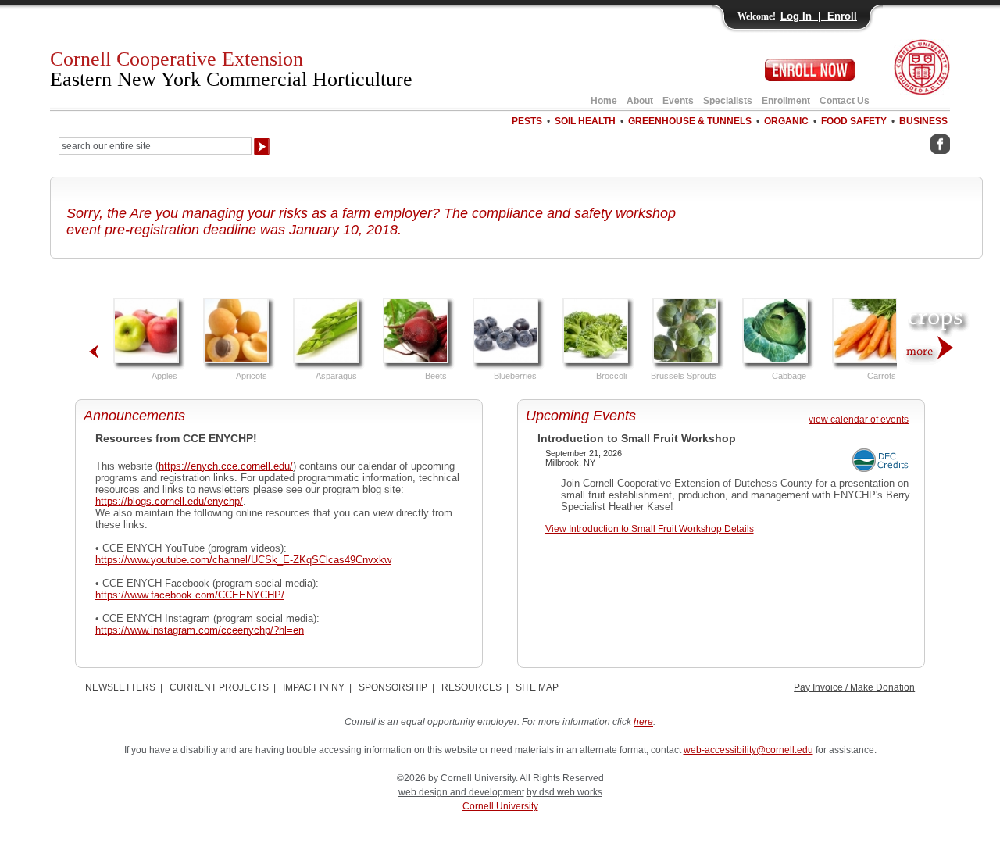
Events (678, 100)
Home (604, 100)
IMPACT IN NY (314, 687)
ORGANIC (786, 121)
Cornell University (500, 806)
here (643, 721)
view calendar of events (859, 419)
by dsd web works (564, 792)
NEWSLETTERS (120, 687)
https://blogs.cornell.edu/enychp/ (169, 501)
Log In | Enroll (818, 16)
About (640, 100)
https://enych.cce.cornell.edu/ (226, 466)
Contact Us (845, 100)
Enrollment (786, 100)
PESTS (527, 121)
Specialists (727, 100)
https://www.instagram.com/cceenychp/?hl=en (199, 630)
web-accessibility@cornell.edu (748, 750)
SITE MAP (537, 687)
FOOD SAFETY (854, 121)
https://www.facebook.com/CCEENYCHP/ (189, 595)
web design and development (461, 792)
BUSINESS (923, 121)
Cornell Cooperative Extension (231, 69)
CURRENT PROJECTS (219, 687)
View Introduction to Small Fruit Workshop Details (649, 528)
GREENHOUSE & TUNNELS (690, 121)
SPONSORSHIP (393, 687)
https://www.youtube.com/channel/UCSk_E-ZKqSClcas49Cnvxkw (243, 560)
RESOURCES (471, 687)
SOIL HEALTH (585, 121)
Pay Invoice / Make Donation (854, 687)
